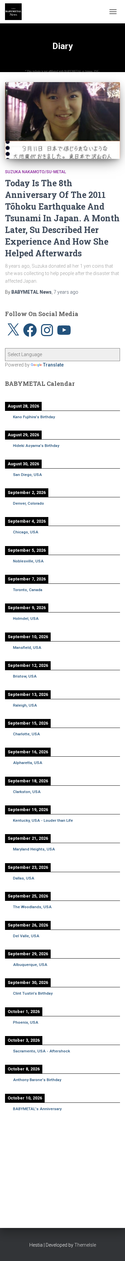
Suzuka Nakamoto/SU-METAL (35, 172)
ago (66, 292)
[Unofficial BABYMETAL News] (16, 11)
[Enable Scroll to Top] (111, 1247)
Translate (53, 364)
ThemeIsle (85, 1245)
